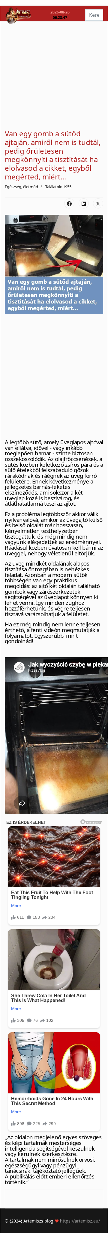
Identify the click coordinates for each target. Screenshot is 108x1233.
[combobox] (94, 15)
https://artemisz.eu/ (80, 1221)
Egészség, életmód (21, 186)
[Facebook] (69, 203)
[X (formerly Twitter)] (98, 203)
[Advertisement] (54, 75)
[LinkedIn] (84, 203)
